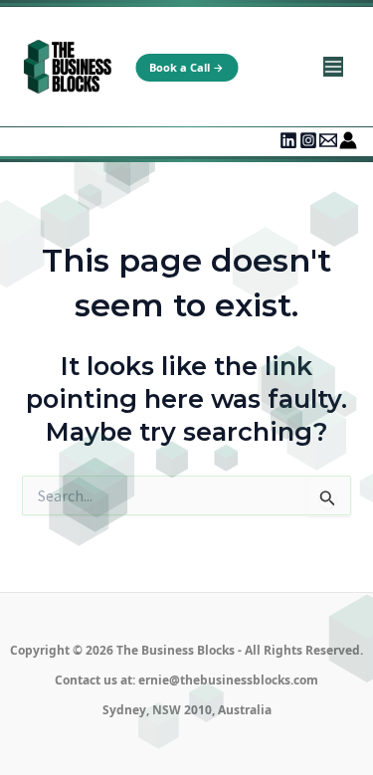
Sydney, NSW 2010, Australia (187, 709)
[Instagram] (308, 140)
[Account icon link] (348, 140)
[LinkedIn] (288, 140)
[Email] (328, 140)
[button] (186, 68)
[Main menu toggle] (332, 67)
